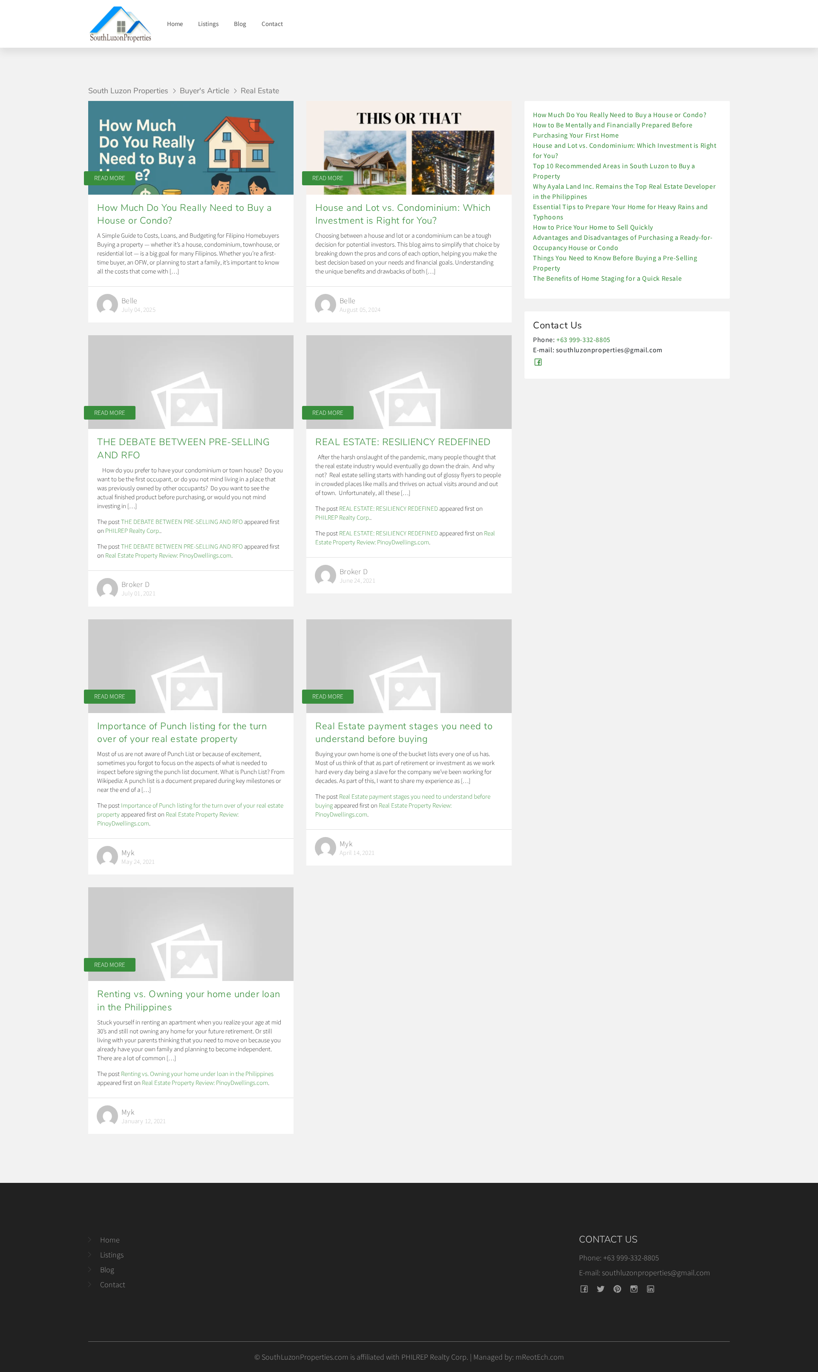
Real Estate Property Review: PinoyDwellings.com (168, 555)
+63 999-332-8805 (583, 339)
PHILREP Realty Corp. (132, 530)
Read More (109, 178)
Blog (240, 24)
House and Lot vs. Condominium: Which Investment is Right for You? (402, 214)
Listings (208, 24)
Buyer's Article (204, 91)
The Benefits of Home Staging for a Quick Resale (607, 278)
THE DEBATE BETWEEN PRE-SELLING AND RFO (182, 522)
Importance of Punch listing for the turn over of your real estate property (182, 733)
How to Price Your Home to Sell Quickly (593, 227)
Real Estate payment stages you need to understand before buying (404, 733)
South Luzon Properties (128, 91)
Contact (272, 24)
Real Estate (260, 91)
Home (175, 24)
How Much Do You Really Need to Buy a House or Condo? (619, 114)
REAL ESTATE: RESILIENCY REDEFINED (403, 442)
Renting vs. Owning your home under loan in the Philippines (197, 1074)
